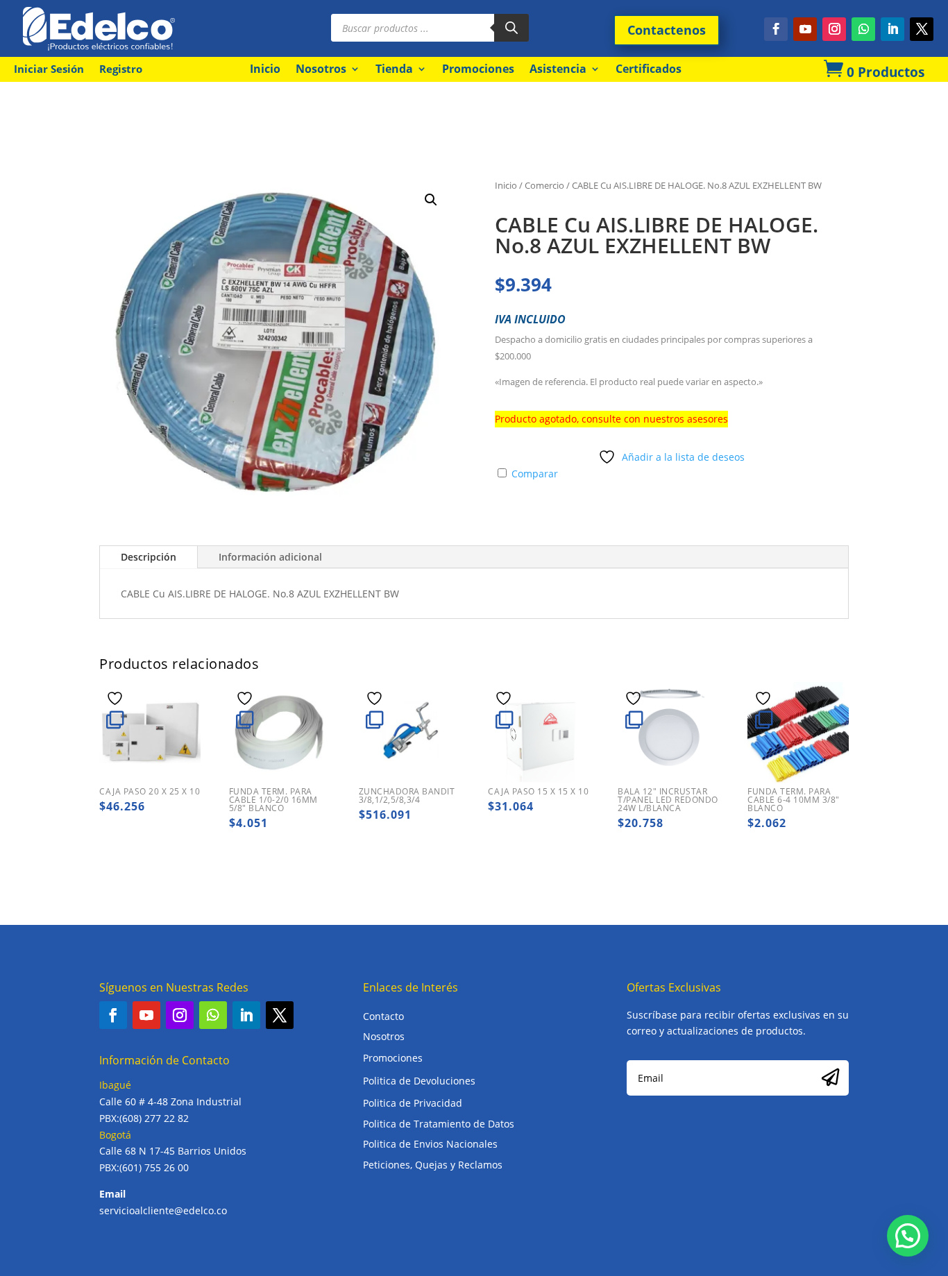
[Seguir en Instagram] (834, 29)
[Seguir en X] (921, 29)
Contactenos (666, 30)
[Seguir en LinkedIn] (892, 29)
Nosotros (321, 68)
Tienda (394, 68)
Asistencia (558, 68)
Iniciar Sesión (49, 70)
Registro (120, 70)
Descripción (148, 556)
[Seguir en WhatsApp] (863, 29)
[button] (430, 199)
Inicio (265, 68)
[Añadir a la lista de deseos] (116, 698)
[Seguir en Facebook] (776, 29)
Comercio (544, 185)
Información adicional (270, 556)
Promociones (478, 68)
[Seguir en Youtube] (805, 29)
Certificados (649, 68)
